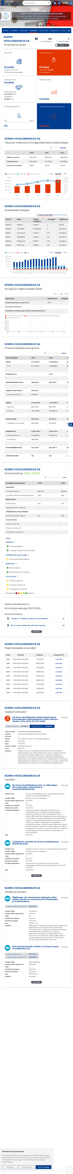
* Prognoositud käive (45, 215)
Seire (63, 30)
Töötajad (14, 30)
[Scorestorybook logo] (11, 3)
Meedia (5, 30)
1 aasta (51, 174)
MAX (65, 174)
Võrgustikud (55, 30)
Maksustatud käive (60, 215)
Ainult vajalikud (27, 1167)
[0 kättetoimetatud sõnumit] (36, 39)
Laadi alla (58, 659)
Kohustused (43, 30)
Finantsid (33, 30)
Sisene (65, 3)
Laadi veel (36, 631)
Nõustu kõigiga (43, 1167)
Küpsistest (10, 1167)
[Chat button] (54, 3)
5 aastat (58, 174)
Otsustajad (23, 30)
